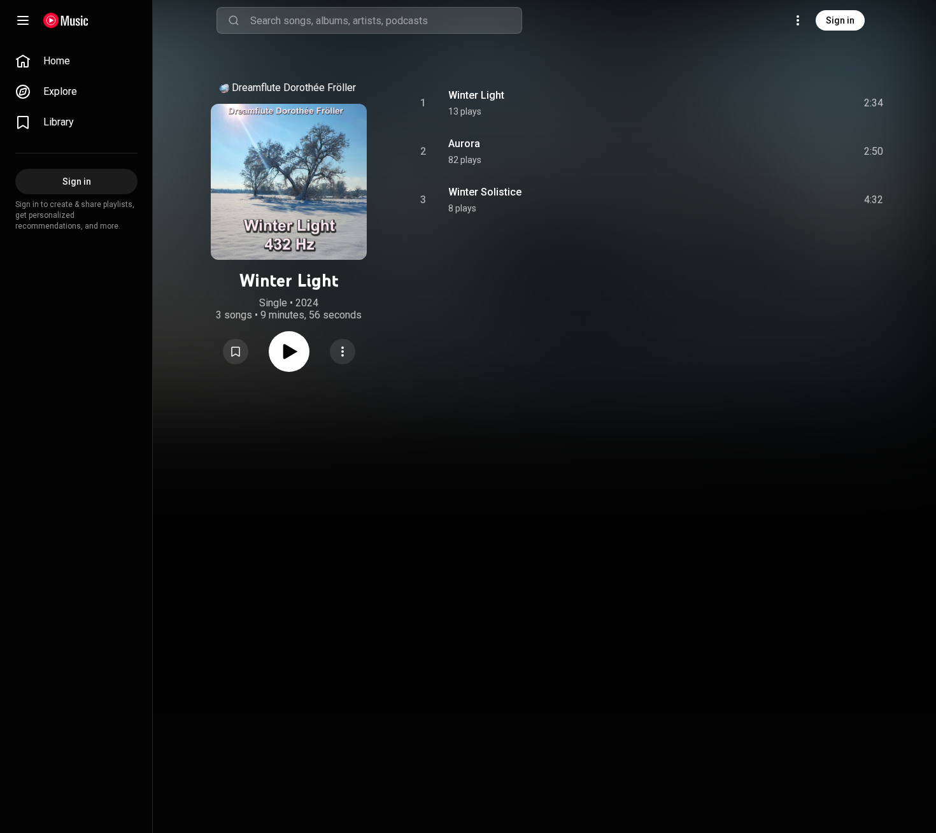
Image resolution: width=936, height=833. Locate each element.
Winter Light (476, 95)
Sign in (840, 20)
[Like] (771, 103)
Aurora (464, 144)
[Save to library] (235, 351)
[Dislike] (798, 103)
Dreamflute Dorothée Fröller (294, 88)
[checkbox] (874, 103)
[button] (235, 351)
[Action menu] (342, 351)
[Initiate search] (233, 20)
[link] (76, 61)
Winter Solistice (484, 192)
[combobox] (385, 20)
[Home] (66, 20)
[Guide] (23, 20)
